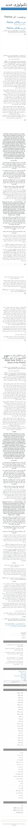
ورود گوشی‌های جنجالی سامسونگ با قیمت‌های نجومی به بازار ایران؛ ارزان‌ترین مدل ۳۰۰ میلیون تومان (14, 662)
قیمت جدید (20, 785)
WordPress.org (19, 812)
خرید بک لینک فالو (22, 671)
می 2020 (21, 716)
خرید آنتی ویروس (15, 681)
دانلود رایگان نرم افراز (18, 776)
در (9, 626)
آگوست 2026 (20, 693)
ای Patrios (13, 625)
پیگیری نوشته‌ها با (18, 807)
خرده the (20, 626)
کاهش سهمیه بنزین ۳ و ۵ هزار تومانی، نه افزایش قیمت (14, 645)
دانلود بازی (21, 769)
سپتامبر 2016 (20, 723)
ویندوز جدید (20, 797)
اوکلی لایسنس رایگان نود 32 (20, 675)
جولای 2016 (20, 728)
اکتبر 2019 (20, 719)
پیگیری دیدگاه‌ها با (18, 810)
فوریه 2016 (20, 740)
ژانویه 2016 (20, 742)
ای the (9, 625)
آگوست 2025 (20, 714)
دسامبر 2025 (20, 704)
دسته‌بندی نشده (20, 778)
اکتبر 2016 (20, 721)
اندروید (21, 752)
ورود (22, 805)
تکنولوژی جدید (16, 4)
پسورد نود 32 (23, 674)
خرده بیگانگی (15, 626)
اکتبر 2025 (20, 709)
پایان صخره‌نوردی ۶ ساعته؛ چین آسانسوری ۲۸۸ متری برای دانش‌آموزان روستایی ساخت (14, 653)
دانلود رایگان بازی (19, 774)
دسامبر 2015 (20, 745)
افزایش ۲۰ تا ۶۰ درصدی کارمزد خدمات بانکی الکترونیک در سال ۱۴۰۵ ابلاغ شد (14, 658)
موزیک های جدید (19, 793)
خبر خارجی (20, 767)
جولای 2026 (20, 695)
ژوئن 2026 (20, 697)
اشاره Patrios (23, 625)
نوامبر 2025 (20, 707)
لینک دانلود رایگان (19, 790)
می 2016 (21, 733)
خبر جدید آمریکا (19, 762)
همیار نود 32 (23, 677)
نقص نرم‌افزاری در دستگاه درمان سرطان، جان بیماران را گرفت (14, 649)
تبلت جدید (21, 757)
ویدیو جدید (21, 795)
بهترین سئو (24, 678)
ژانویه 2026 (20, 702)
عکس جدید (20, 781)
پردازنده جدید (20, 755)
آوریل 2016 (20, 735)
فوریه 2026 (20, 700)
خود (11, 626)
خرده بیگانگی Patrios (16, 22)
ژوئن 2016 (20, 730)
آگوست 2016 (20, 726)
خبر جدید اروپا (20, 764)
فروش (21, 783)
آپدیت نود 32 (23, 673)
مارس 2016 (20, 737)
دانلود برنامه (20, 771)
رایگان (24, 680)
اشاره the (18, 625)
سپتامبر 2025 (20, 711)
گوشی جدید (20, 788)
